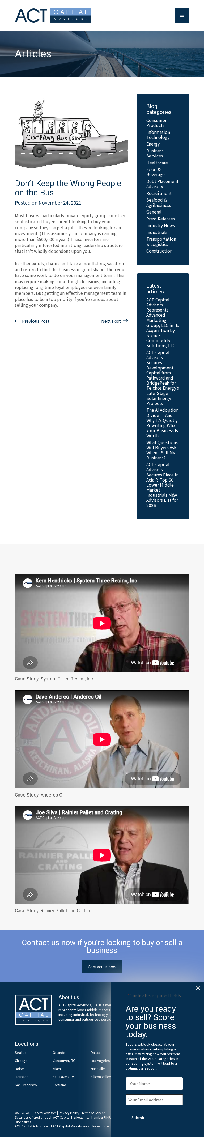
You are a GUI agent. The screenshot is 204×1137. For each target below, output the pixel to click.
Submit (138, 1117)
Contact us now (102, 966)
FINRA (108, 1117)
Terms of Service (93, 1112)
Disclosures (23, 1121)
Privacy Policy (69, 1112)
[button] (182, 15)
